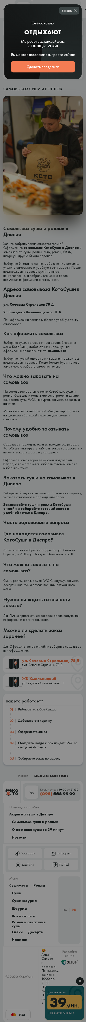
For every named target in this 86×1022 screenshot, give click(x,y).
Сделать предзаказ (43, 66)
